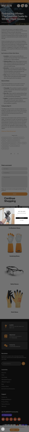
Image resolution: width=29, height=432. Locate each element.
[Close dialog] (28, 208)
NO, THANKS (21, 220)
